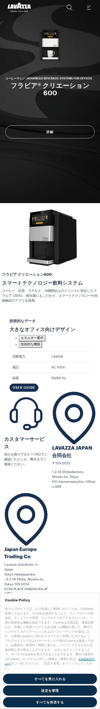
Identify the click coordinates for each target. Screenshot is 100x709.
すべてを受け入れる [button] (50, 679)
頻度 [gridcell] (15, 378)
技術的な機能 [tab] (30, 344)
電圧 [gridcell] (15, 367)
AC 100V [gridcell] (58, 367)
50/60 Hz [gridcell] (58, 378)
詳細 (50, 132)
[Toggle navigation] (88, 7)
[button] (69, 7)
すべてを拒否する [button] (50, 702)
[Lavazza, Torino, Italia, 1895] (19, 7)
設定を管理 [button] (50, 690)
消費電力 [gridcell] (18, 356)
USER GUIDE (24, 387)
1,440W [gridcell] (57, 356)
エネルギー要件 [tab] (32, 338)
